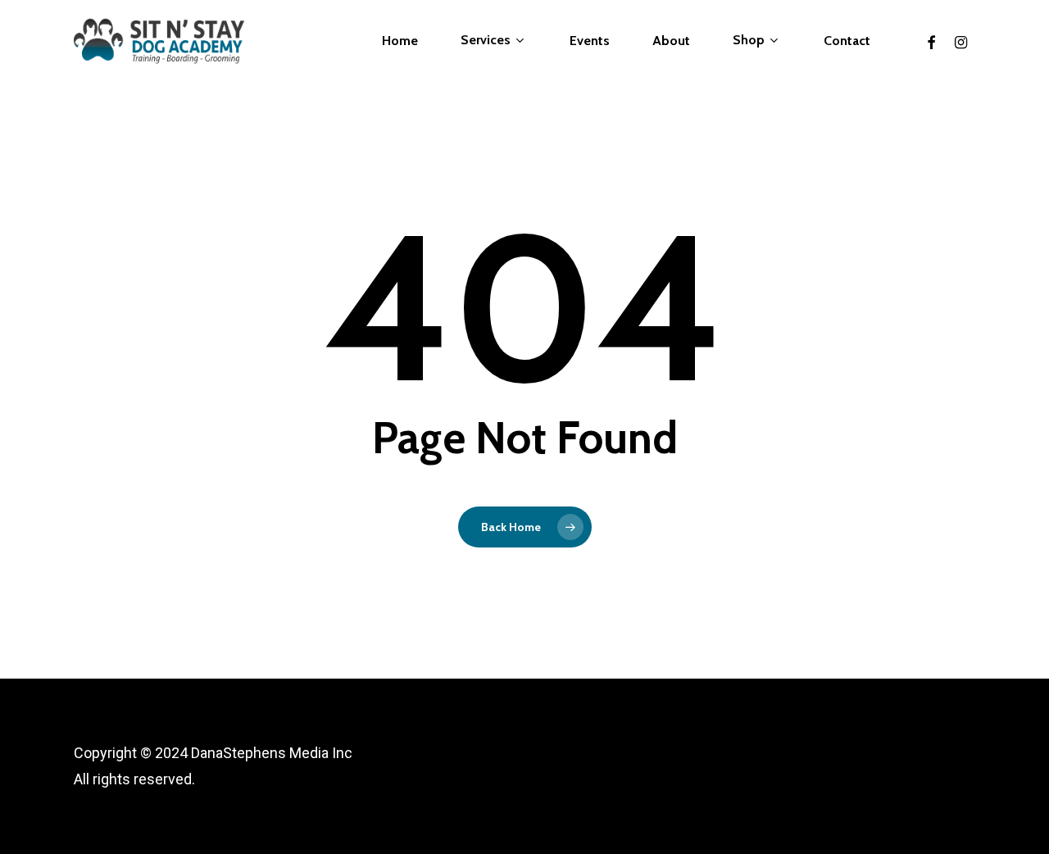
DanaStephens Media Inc (271, 752)
